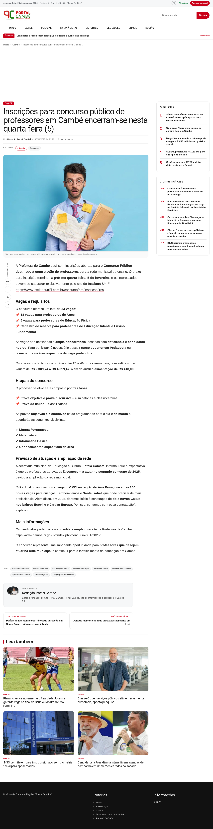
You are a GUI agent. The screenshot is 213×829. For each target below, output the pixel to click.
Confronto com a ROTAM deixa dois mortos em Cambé (183, 163)
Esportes (92, 28)
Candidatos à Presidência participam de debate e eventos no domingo (53, 36)
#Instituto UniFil (101, 569)
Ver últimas (205, 36)
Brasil (133, 28)
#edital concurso (40, 569)
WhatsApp (183, 3)
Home (99, 802)
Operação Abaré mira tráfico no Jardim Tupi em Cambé (184, 129)
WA (7, 281)
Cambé (29, 28)
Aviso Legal (102, 806)
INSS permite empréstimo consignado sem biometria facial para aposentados (186, 246)
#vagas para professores (63, 575)
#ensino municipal (81, 569)
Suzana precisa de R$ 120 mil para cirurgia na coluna (185, 153)
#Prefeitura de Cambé (121, 569)
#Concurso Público (20, 569)
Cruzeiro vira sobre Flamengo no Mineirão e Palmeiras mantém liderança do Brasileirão (186, 220)
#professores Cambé (21, 575)
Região (149, 28)
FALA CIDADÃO (104, 818)
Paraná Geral (68, 28)
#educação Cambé (60, 569)
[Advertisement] (106, 74)
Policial (46, 28)
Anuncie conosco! (200, 3)
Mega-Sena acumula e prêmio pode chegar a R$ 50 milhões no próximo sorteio (186, 141)
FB (174, 3)
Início (12, 28)
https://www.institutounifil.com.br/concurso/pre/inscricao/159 (60, 290)
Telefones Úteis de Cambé (110, 814)
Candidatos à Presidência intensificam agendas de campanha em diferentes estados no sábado (111, 764)
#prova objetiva (41, 575)
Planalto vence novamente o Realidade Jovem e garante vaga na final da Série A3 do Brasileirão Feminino (34, 702)
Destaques (113, 28)
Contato (100, 810)
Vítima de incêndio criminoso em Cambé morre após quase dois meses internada (184, 117)
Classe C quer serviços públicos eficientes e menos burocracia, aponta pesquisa (111, 700)
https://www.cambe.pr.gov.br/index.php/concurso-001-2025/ (58, 535)
